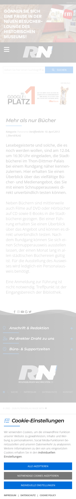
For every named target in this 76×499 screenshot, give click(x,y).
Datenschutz (27, 495)
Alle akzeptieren (38, 466)
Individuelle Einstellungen (38, 485)
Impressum (10, 495)
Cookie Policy (48, 495)
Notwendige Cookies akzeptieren (38, 475)
